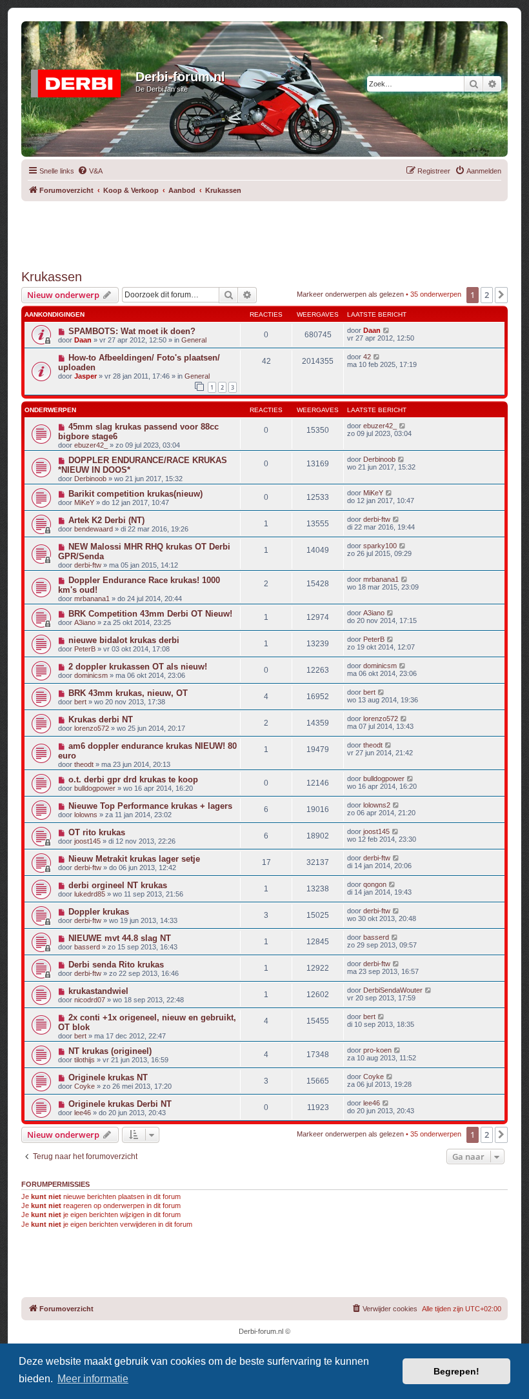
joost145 (87, 841)
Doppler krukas (98, 912)
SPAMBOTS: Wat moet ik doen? (131, 331)
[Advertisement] (264, 230)
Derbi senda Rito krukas (116, 964)
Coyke (84, 1086)
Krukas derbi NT (100, 719)
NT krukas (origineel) (110, 1051)
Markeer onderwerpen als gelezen (350, 294)
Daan (83, 340)
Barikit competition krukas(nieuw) (135, 494)
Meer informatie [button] (92, 1378)
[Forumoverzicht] (80, 80)
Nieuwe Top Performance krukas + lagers (150, 806)
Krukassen (51, 277)
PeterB (84, 649)
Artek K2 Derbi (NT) (106, 520)
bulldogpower (94, 788)
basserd (87, 947)
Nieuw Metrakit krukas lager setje (134, 859)
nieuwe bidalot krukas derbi (123, 640)
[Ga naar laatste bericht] (387, 330)
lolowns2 (376, 805)
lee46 (82, 1112)
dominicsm (91, 675)
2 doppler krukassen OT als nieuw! (137, 666)
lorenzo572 (91, 728)
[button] (501, 295)
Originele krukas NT (108, 1077)
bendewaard (93, 529)
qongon (374, 884)
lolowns (85, 815)
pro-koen (377, 1050)
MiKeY (84, 502)
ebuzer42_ (91, 445)
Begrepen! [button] (456, 1371)
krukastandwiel (98, 991)
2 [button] (486, 295)
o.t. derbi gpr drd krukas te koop (133, 779)
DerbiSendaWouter (393, 990)
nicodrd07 (89, 1000)
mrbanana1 (92, 598)
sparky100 (380, 546)
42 (367, 357)
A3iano (84, 622)
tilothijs (84, 1060)
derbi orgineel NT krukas (117, 885)
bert (80, 702)
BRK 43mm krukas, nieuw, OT (128, 693)
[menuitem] (90, 171)
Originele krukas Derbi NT (120, 1104)
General (193, 340)
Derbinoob (90, 478)
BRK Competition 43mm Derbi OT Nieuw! (150, 614)
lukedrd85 (89, 894)
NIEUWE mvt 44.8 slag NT (119, 938)
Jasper (85, 376)
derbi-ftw (376, 519)
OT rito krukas (96, 832)
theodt (84, 764)
